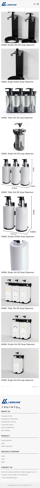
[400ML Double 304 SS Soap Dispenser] (20, 341)
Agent (3, 462)
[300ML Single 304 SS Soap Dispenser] (20, 270)
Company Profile (6, 416)
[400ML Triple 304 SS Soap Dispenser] (20, 306)
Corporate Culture (7, 425)
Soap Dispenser (6, 440)
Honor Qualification (7, 427)
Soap (2, 443)
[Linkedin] (7, 407)
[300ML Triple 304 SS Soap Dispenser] (18, 189)
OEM (2, 459)
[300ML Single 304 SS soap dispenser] (20, 151)
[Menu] (38, 4)
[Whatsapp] (9, 407)
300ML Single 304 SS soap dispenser (17, 153)
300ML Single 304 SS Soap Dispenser (17, 272)
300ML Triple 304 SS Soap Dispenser (17, 192)
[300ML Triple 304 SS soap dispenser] (20, 115)
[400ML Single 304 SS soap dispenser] (20, 377)
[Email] (12, 407)
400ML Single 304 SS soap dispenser (17, 380)
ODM (3, 456)
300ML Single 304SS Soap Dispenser (17, 81)
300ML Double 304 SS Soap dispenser (18, 44)
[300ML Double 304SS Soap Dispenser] (19, 234)
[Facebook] (2, 407)
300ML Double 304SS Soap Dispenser (17, 236)
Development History (8, 422)
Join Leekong (5, 430)
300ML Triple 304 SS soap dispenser (17, 117)
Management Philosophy (9, 419)
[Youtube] (17, 407)
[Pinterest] (14, 407)
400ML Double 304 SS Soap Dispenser (18, 344)
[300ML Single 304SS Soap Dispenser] (20, 79)
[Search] (33, 4)
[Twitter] (5, 407)
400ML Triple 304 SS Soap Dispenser (17, 308)
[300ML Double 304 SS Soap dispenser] (20, 42)
